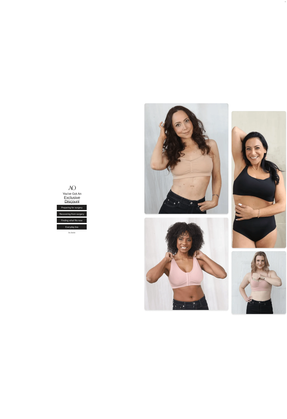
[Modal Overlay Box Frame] (143, 209)
